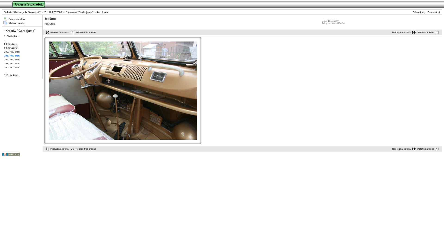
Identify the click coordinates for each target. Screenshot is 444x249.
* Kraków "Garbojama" (79, 12)
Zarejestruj (434, 12)
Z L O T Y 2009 (53, 12)
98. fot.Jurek (11, 44)
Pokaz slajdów (17, 19)
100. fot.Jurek (12, 51)
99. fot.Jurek (11, 48)
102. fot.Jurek (12, 59)
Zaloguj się (419, 12)
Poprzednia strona (86, 32)
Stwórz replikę (17, 23)
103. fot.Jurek (12, 63)
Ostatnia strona (425, 32)
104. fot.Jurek (12, 67)
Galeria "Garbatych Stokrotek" (22, 12)
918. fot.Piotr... (12, 75)
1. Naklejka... (11, 36)
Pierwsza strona (59, 32)
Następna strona (401, 32)
